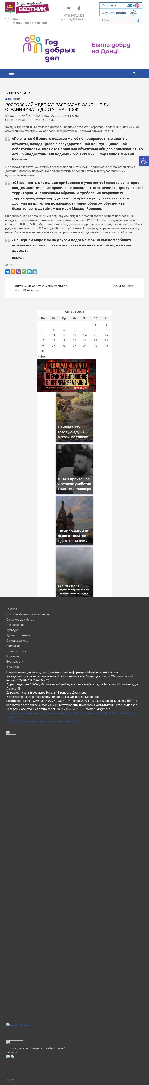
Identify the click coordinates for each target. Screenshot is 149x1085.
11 (53, 335)
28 (84, 345)
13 (74, 335)
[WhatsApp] (24, 271)
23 (106, 340)
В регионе (13, 656)
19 (64, 340)
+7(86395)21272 (73, 15)
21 (84, 340)
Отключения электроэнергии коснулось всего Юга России (41, 288)
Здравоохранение (18, 635)
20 (74, 340)
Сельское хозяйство (20, 619)
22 (95, 340)
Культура (12, 630)
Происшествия (16, 651)
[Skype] (29, 271)
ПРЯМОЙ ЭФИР (123, 286)
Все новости (14, 661)
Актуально (13, 646)
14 (84, 335)
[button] (144, 161)
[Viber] (18, 271)
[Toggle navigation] (11, 73)
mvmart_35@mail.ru (74, 19)
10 (42, 335)
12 (64, 335)
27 (74, 345)
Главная (11, 609)
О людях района (17, 640)
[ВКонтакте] (7, 271)
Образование (15, 625)
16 (106, 335)
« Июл (41, 356)
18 (53, 340)
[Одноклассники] (13, 271)
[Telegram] (34, 271)
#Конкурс (13, 667)
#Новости (12, 99)
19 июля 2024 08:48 (17, 93)
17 (42, 340)
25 (53, 345)
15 (95, 335)
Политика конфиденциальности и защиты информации (43, 721)
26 (64, 345)
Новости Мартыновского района (28, 614)
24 (42, 345)
